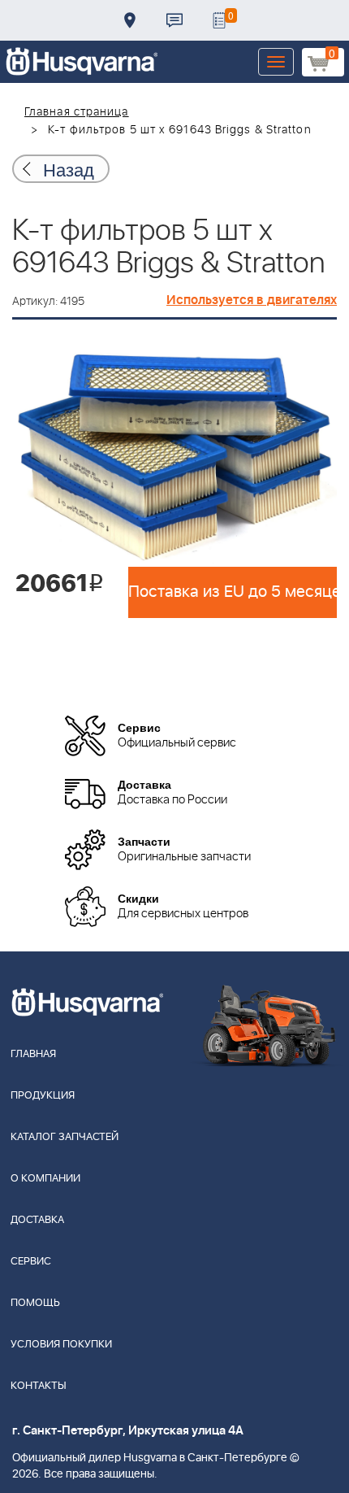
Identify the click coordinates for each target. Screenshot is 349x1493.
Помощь (35, 1303)
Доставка (130, 20)
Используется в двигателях (251, 300)
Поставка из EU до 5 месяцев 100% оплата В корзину (232, 592)
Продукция (43, 1095)
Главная (33, 1054)
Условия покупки (61, 1344)
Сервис (31, 1261)
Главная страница (76, 112)
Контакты (174, 20)
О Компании (45, 1178)
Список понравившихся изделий (219, 20)
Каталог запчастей (64, 1137)
